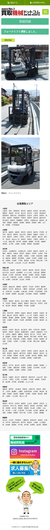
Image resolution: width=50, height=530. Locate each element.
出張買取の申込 (38, 3)
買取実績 (8, 40)
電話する (14, 3)
